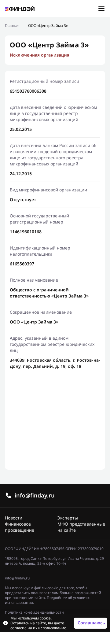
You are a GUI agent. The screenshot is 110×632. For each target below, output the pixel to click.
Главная (12, 25)
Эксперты (67, 518)
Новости (13, 518)
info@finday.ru (35, 495)
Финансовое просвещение (19, 527)
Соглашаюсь (91, 623)
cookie (45, 618)
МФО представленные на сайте (81, 527)
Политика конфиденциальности (34, 612)
